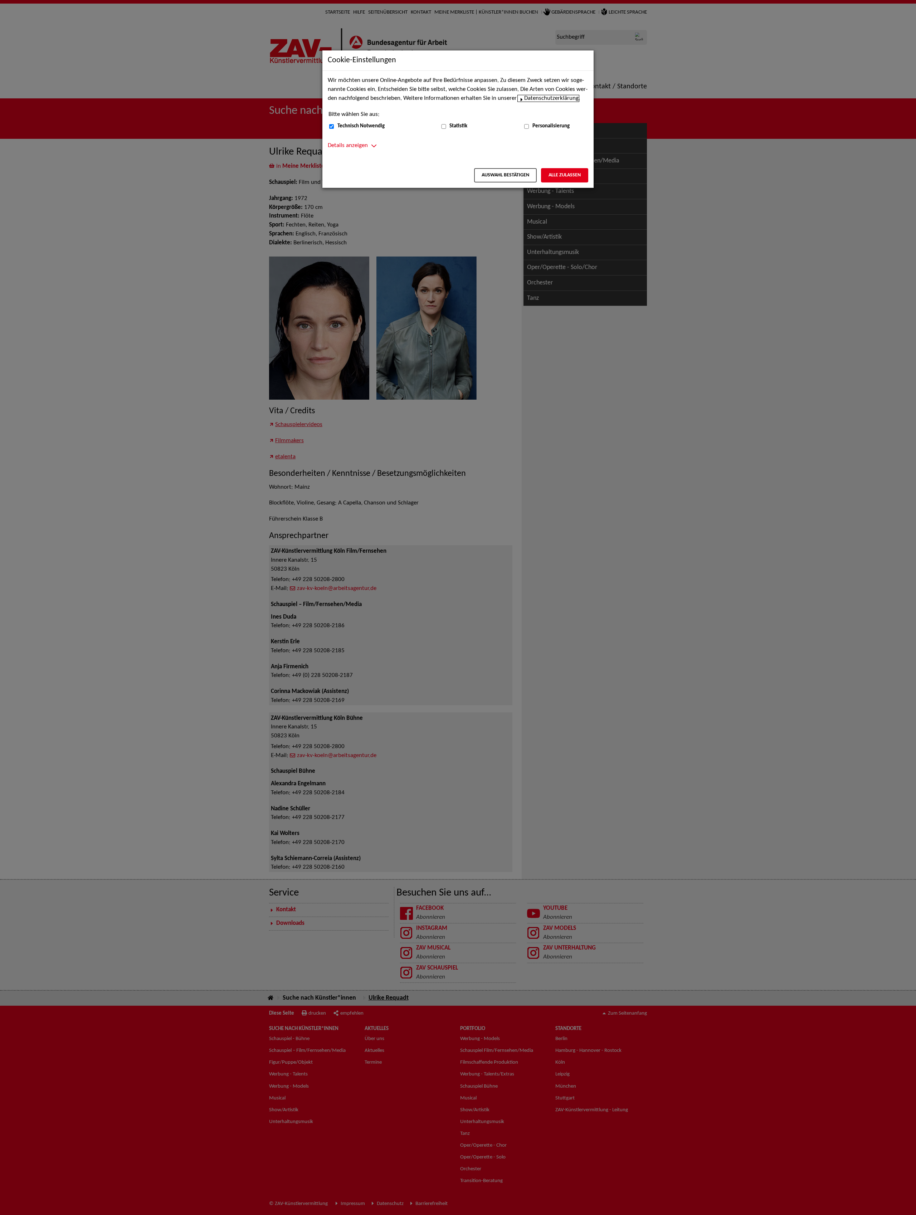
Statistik (458, 126)
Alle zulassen (565, 175)
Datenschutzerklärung (551, 98)
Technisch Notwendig (361, 126)
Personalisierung (551, 126)
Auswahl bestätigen (505, 175)
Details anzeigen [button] (348, 145)
